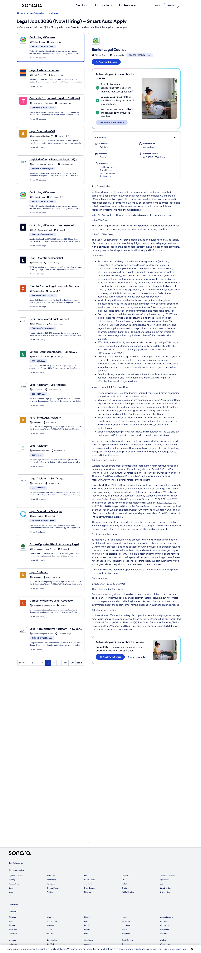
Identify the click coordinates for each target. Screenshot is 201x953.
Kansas (125, 917)
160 (72, 662)
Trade (124, 888)
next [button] (79, 662)
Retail (124, 884)
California (13, 933)
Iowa (86, 933)
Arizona (12, 925)
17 (48, 662)
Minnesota (164, 925)
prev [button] (21, 662)
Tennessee (126, 944)
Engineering (165, 892)
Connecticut (51, 921)
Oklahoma (88, 940)
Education (126, 876)
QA (85, 876)
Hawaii (87, 917)
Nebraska (13, 944)
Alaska (12, 921)
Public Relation (128, 892)
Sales (11, 888)
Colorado (50, 917)
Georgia (49, 933)
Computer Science (167, 876)
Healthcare (51, 880)
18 (54, 662)
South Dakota (127, 940)
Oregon (87, 944)
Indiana (87, 929)
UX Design (50, 876)
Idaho (86, 921)
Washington (165, 944)
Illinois (86, 925)
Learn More (182, 948)
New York (50, 944)
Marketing (50, 884)
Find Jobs (82, 5)
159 (65, 662)
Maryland (126, 933)
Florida (49, 929)
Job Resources (128, 5)
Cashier (163, 884)
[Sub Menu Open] (175, 137)
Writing (49, 892)
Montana (12, 940)
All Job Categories (16, 870)
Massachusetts (166, 917)
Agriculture (164, 880)
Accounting (14, 884)
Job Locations (103, 5)
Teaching (88, 884)
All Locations (14, 912)
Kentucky (126, 921)
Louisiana (126, 925)
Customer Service (16, 876)
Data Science (89, 888)
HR (123, 880)
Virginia (163, 940)
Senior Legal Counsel (109, 49)
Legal (11, 892)
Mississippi (164, 929)
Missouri (163, 933)
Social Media (89, 880)
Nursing (12, 880)
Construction (165, 888)
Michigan (163, 921)
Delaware (50, 925)
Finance (87, 892)
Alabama (12, 917)
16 (43, 662)
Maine (124, 929)
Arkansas (13, 929)
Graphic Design (52, 888)
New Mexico (51, 940)
